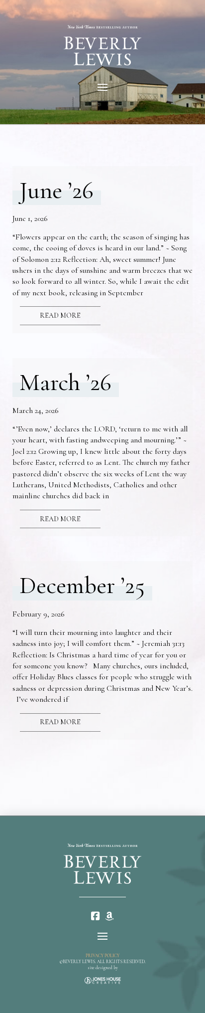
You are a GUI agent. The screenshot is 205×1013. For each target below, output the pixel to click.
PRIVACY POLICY (102, 956)
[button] (102, 87)
